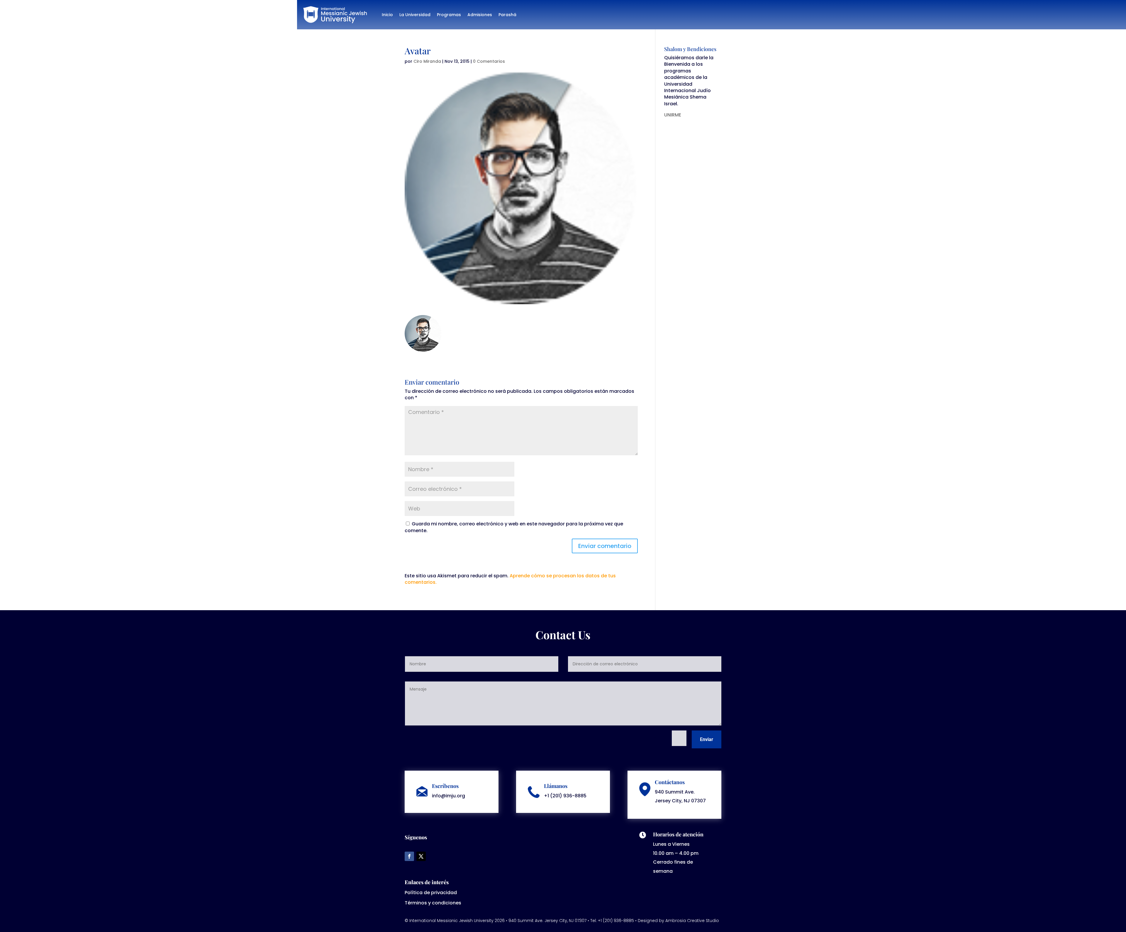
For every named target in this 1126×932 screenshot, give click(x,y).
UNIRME (672, 114)
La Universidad (414, 15)
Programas (449, 15)
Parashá (507, 15)
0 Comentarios (489, 61)
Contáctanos (670, 782)
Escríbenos (445, 785)
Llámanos (555, 785)
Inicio (387, 15)
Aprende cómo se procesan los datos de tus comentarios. (510, 579)
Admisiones (479, 15)
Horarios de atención (678, 834)
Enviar (706, 739)
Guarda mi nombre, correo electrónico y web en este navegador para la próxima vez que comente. (514, 527)
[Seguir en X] (421, 856)
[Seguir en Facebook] (409, 856)
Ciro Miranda (427, 61)
